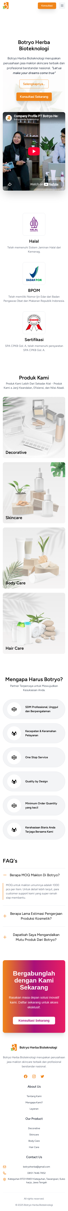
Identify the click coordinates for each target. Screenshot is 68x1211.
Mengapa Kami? (34, 1102)
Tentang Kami (34, 1096)
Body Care (34, 1140)
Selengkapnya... (34, 84)
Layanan (34, 1108)
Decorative (34, 1128)
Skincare (34, 1134)
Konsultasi (47, 5)
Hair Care (34, 1147)
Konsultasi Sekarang (34, 97)
